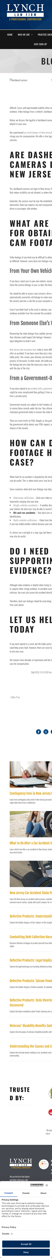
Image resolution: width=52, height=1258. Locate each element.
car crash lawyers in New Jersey (37, 132)
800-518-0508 (42, 672)
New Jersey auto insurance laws (23, 349)
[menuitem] (11, 34)
